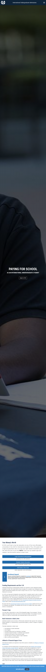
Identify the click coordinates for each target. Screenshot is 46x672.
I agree (27, 669)
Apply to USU (23, 278)
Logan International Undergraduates (23, 556)
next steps (28, 576)
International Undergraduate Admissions (24, 2)
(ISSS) (3, 601)
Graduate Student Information (23, 562)
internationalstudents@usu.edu (18, 601)
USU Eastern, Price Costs (23, 567)
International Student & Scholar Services (32, 600)
